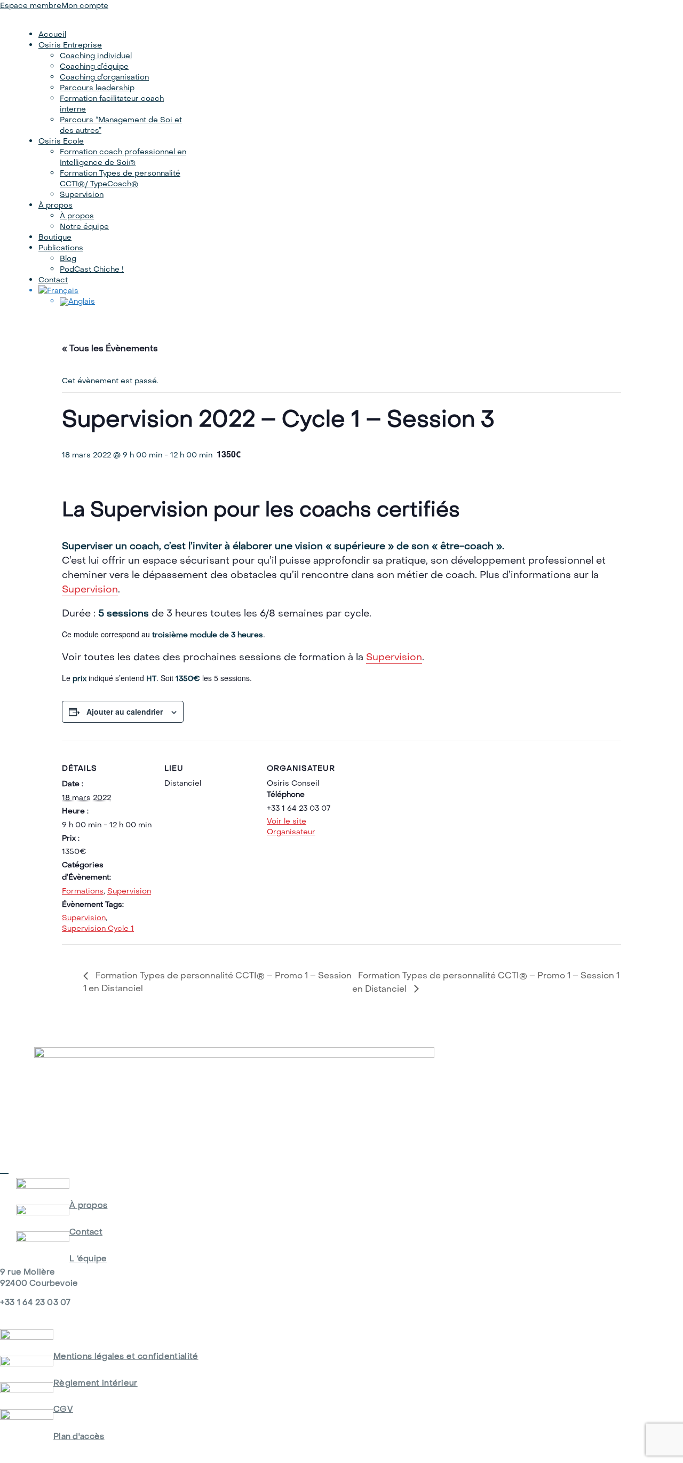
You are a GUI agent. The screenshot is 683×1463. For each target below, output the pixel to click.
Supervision (82, 194)
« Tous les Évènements (110, 348)
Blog (68, 258)
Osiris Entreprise (70, 44)
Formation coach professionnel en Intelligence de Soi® (123, 157)
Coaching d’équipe (94, 66)
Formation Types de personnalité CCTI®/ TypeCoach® (120, 178)
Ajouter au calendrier (124, 711)
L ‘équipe (88, 1258)
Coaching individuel (96, 55)
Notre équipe (84, 226)
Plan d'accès (79, 1436)
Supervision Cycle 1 (98, 928)
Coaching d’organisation (104, 77)
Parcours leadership (97, 87)
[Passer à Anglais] (124, 301)
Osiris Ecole (61, 141)
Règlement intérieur (95, 1382)
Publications (60, 247)
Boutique (55, 237)
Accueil (52, 34)
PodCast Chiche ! (92, 269)
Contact (53, 279)
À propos (55, 205)
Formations (83, 890)
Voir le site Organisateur (291, 826)
